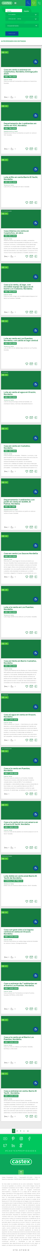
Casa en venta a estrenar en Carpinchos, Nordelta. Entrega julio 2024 (21, 72)
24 (6, 267)
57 (6, 805)
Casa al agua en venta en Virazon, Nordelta (20, 716)
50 (6, 751)
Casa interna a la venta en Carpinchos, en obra (16, 232)
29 (6, 106)
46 (6, 536)
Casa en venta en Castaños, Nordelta (17, 447)
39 (6, 643)
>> (28, 1131)
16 (6, 375)
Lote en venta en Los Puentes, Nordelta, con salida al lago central (21, 339)
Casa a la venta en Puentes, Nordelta (17, 769)
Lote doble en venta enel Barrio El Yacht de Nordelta (20, 877)
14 (6, 213)
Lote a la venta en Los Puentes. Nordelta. (19, 608)
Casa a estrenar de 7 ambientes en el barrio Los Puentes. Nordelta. (20, 984)
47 (6, 428)
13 (6, 482)
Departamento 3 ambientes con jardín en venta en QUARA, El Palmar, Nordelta (19, 502)
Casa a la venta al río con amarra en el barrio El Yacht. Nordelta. (21, 823)
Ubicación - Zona (14, 18)
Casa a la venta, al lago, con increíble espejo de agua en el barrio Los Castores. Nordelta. (18, 287)
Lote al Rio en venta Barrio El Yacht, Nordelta (21, 178)
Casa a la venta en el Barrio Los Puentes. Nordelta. (19, 1038)
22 (6, 52)
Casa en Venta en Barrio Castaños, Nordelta (20, 662)
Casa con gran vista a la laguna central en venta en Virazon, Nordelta (18, 932)
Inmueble (12, 14)
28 (6, 590)
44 (6, 697)
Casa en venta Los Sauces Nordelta (21, 553)
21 (6, 160)
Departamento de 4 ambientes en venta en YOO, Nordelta (20, 124)
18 (6, 321)
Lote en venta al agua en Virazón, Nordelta (20, 393)
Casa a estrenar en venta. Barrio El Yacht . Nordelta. (20, 1092)
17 (6, 966)
